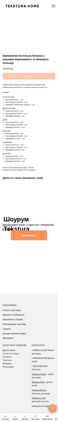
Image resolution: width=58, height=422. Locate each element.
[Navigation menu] (53, 6)
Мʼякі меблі (8, 367)
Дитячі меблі (9, 350)
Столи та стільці (11, 353)
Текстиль (7, 360)
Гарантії (7, 329)
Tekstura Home (39, 374)
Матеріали (8, 338)
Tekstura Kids (38, 382)
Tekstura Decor (39, 390)
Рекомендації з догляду (14, 324)
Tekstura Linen (39, 398)
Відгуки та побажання (13, 315)
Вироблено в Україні (13, 319)
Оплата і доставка (12, 310)
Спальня (7, 357)
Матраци (7, 363)
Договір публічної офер (14, 333)
